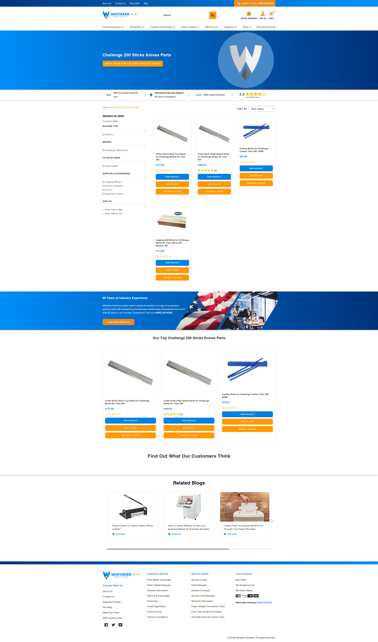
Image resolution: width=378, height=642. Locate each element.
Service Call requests (203, 595)
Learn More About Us (118, 322)
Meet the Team (111, 612)
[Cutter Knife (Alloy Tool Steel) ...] (172, 133)
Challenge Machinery (116, 150)
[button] (207, 170)
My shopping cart (245, 585)
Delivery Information (157, 590)
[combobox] (189, 15)
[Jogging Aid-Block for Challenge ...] (172, 219)
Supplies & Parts (114, 194)
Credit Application (156, 606)
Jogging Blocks (113, 182)
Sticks (108, 190)
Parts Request (198, 585)
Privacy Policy (154, 611)
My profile (241, 579)
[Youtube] (120, 625)
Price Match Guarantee (159, 579)
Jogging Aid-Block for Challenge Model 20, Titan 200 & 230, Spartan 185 (172, 243)
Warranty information (202, 601)
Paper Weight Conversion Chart (208, 606)
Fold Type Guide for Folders (206, 611)
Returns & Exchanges (158, 595)
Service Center (199, 579)
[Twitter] (113, 625)
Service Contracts (200, 590)
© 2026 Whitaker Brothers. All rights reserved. (251, 637)
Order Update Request (159, 585)
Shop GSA (135, 3)
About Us (107, 3)
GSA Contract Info (112, 617)
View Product (172, 177)
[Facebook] (106, 625)
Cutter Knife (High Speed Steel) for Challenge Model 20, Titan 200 (213, 157)
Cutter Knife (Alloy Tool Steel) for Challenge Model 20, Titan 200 (171, 157)
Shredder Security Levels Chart (207, 617)
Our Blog (107, 607)
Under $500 (111, 166)
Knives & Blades (114, 186)
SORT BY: (242, 109)
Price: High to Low (113, 213)
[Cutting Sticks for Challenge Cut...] (256, 131)
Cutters (109, 134)
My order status (244, 590)
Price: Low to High (113, 209)
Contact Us (120, 3)
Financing (152, 601)
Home (105, 107)
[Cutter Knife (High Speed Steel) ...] (214, 133)
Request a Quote (112, 602)
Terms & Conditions (157, 617)
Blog (146, 3)
